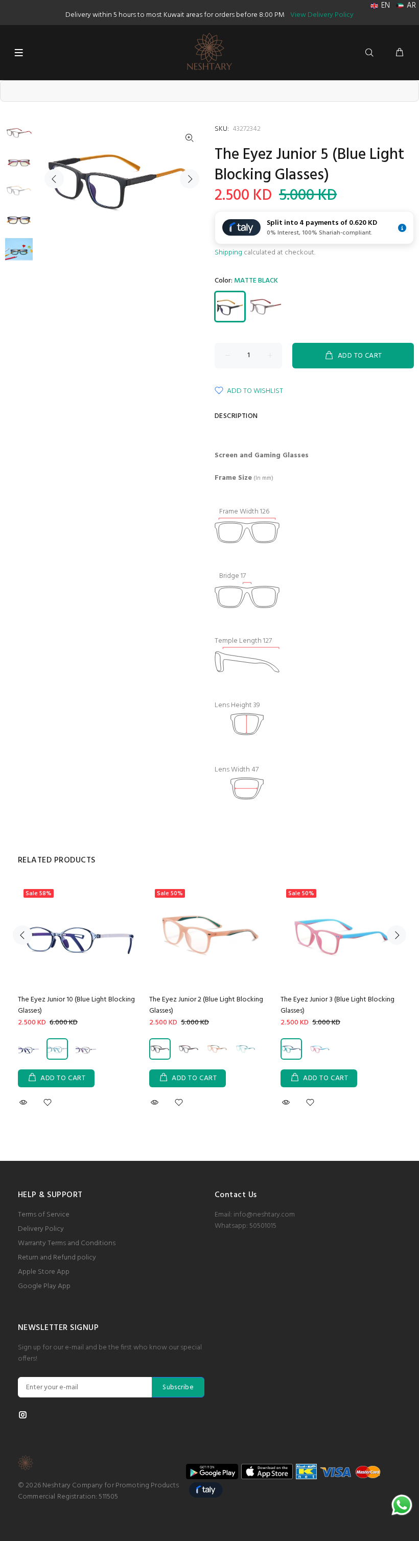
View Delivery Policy (322, 15)
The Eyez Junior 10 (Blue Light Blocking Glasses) (76, 1005)
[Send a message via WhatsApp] (402, 1505)
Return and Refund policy (57, 1258)
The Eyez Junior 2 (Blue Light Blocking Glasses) (206, 1005)
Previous (54, 179)
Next (189, 179)
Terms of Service (43, 1215)
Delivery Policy (41, 1229)
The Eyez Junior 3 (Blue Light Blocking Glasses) (337, 1005)
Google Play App (44, 1286)
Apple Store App (43, 1272)
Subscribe (178, 1387)
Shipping (228, 253)
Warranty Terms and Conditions (66, 1243)
